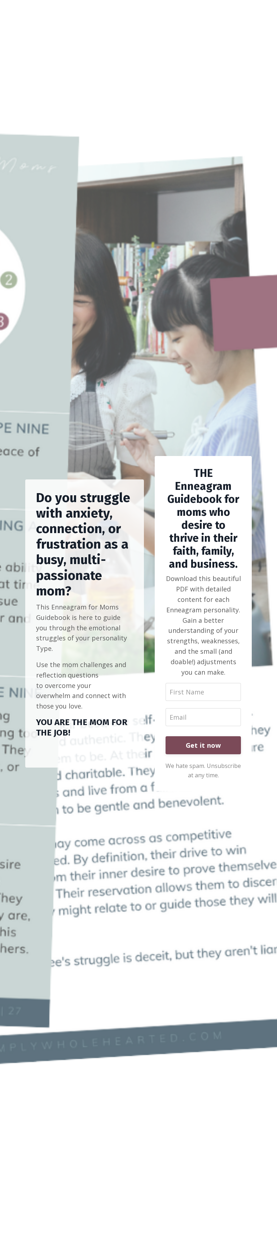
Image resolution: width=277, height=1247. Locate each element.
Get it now (203, 745)
